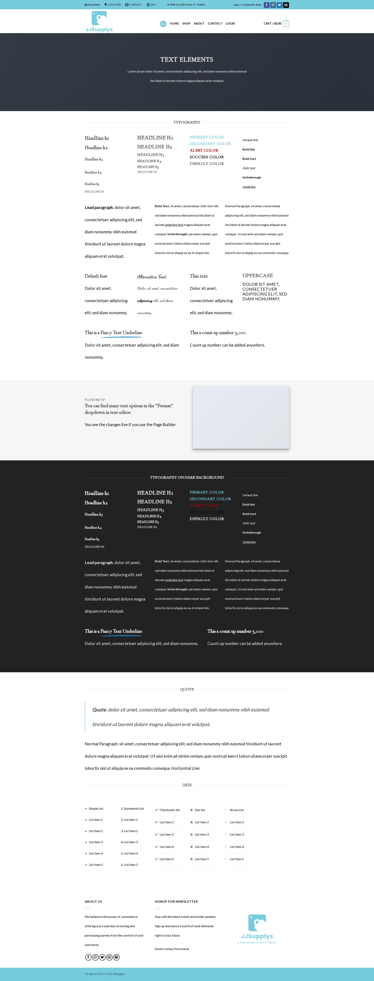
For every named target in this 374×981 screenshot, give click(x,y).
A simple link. (201, 253)
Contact (215, 23)
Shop (186, 23)
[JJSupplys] (119, 21)
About (199, 23)
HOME (174, 23)
